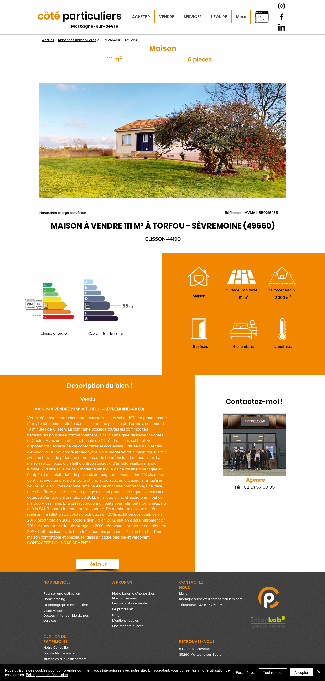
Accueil (48, 40)
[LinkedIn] (281, 27)
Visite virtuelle (54, 610)
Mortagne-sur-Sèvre (94, 26)
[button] (162, 140)
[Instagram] (281, 6)
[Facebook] (281, 16)
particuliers (80, 16)
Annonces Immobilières (77, 40)
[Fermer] (319, 672)
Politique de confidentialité (47, 674)
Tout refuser (273, 672)
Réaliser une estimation (61, 593)
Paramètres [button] (245, 672)
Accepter (301, 672)
